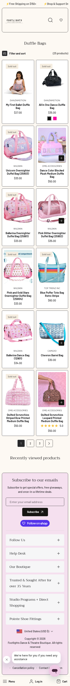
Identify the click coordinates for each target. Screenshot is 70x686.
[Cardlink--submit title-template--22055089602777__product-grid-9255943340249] (52, 79)
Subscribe (33, 511)
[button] (61, 20)
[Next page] (49, 443)
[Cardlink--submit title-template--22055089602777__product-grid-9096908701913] (52, 207)
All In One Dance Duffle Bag (52, 106)
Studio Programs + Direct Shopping (29, 602)
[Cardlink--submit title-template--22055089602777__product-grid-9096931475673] (18, 207)
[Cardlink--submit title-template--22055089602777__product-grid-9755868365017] (18, 389)
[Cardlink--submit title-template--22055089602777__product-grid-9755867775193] (52, 389)
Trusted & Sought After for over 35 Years (30, 583)
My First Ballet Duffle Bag (18, 106)
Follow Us (17, 540)
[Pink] (55, 118)
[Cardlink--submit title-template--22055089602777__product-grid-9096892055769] (18, 145)
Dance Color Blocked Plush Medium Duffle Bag (52, 173)
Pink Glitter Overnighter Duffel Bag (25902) (52, 235)
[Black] (49, 118)
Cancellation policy (23, 667)
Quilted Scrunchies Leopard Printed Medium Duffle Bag (52, 418)
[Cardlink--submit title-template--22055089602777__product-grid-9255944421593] (18, 79)
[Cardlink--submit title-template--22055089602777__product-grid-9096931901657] (18, 330)
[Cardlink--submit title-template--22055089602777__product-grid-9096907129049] (18, 267)
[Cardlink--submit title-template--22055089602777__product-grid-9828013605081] (52, 330)
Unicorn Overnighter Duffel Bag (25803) (18, 172)
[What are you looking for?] (50, 20)
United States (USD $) (36, 631)
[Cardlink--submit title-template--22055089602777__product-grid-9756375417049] (52, 267)
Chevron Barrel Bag (52, 355)
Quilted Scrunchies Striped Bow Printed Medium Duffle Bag (18, 418)
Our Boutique (20, 567)
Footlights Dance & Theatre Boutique (29, 642)
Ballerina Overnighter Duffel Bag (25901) (18, 235)
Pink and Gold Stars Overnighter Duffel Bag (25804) (18, 296)
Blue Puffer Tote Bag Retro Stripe (52, 294)
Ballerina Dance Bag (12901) (17, 357)
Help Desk (18, 553)
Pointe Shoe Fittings (25, 619)
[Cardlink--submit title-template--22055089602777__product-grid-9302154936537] (52, 145)
